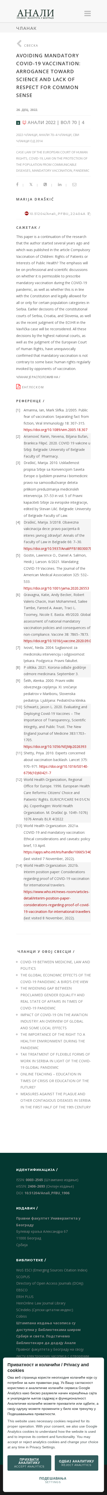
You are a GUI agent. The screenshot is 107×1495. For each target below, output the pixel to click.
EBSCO (22, 1290)
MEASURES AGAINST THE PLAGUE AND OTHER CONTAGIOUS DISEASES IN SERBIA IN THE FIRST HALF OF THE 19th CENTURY (55, 1100)
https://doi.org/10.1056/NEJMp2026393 (55, 746)
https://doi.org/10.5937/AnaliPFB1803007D (58, 548)
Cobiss (21, 1316)
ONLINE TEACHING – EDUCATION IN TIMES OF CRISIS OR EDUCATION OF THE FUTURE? (54, 1081)
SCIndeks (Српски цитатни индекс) (44, 1309)
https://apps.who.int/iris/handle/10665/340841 (60, 852)
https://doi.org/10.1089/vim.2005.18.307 (55, 429)
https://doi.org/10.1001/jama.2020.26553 (56, 588)
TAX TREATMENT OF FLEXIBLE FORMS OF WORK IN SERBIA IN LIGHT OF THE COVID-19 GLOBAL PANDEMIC (55, 1061)
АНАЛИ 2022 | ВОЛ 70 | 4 (55, 122)
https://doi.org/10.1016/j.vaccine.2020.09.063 (59, 640)
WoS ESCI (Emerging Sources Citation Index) (51, 1270)
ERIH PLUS (25, 1296)
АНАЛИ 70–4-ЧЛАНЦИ (55, 135)
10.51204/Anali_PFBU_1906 (46, 1193)
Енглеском (34, 387)
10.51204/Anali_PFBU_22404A (58, 214)
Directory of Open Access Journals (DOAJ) (49, 1283)
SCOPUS (23, 1276)
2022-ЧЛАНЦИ (26, 135)
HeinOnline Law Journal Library (40, 1303)
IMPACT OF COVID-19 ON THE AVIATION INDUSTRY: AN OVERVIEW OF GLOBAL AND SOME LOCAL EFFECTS (54, 1021)
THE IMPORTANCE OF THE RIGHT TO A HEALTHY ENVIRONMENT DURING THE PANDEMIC (52, 1041)
